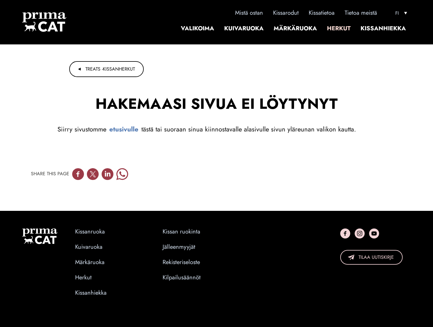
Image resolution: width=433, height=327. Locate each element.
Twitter (93, 174)
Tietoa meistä (361, 13)
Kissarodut (286, 13)
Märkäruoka (295, 28)
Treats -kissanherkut (110, 69)
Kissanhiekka (383, 28)
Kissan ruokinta (181, 231)
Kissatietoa (322, 13)
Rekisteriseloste (181, 262)
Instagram (360, 233)
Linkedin (107, 174)
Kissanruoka (90, 231)
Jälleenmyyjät (179, 247)
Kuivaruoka (244, 28)
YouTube (374, 233)
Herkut (339, 28)
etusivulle (123, 129)
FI (397, 13)
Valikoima (197, 28)
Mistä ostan (249, 13)
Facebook (78, 174)
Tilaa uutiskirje (376, 257)
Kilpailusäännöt (182, 277)
